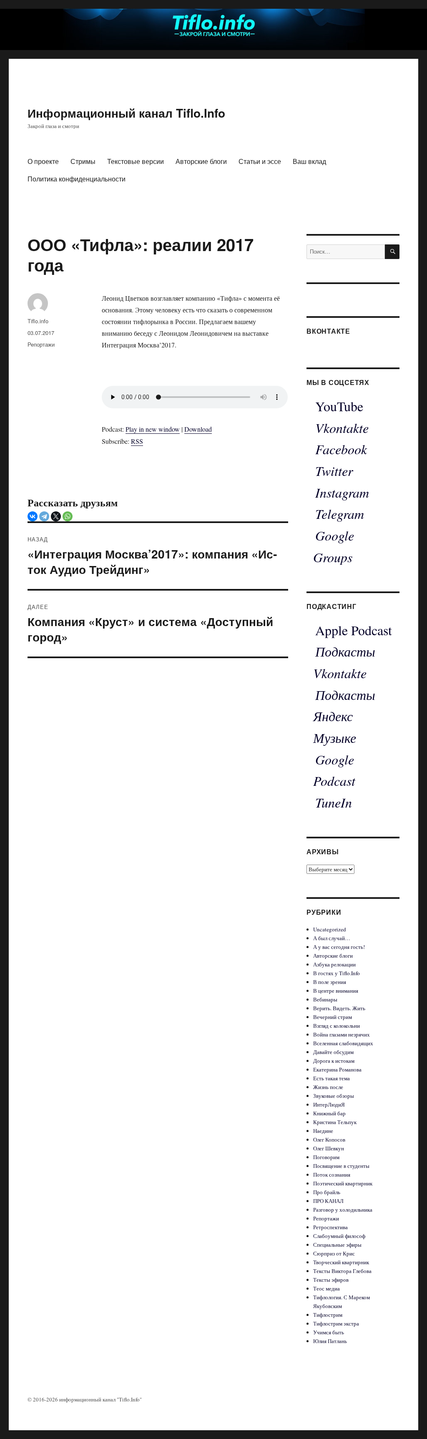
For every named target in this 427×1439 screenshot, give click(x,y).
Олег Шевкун (328, 1148)
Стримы (82, 161)
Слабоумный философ (339, 1236)
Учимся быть (328, 1332)
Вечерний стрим (332, 1017)
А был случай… (331, 938)
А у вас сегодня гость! (339, 947)
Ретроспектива (330, 1227)
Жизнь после (328, 1087)
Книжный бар (329, 1113)
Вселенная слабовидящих (343, 1043)
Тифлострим (327, 1314)
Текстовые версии (135, 161)
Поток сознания (331, 1174)
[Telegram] (44, 516)
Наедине (323, 1131)
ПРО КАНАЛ (328, 1201)
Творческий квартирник (341, 1262)
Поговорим (326, 1157)
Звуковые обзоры (333, 1095)
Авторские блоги (201, 161)
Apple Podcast (353, 630)
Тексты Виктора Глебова (342, 1271)
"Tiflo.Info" (129, 1399)
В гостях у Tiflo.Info (336, 973)
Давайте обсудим (333, 1052)
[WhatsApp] (68, 516)
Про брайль (326, 1192)
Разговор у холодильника (342, 1209)
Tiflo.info (38, 321)
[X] (56, 516)
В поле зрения (329, 982)
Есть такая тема (331, 1078)
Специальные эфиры (337, 1244)
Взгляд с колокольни (336, 1025)
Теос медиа (326, 1288)
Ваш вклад (309, 161)
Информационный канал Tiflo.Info (126, 112)
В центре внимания (335, 990)
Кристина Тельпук (335, 1122)
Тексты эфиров (331, 1279)
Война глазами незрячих (341, 1034)
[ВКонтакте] (33, 516)
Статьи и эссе (260, 161)
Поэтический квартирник (342, 1183)
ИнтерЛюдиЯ (329, 1104)
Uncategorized (329, 929)
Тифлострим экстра (336, 1323)
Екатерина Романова (337, 1069)
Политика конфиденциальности (77, 179)
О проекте (43, 161)
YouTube (339, 406)
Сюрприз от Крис (334, 1253)
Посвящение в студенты (341, 1166)
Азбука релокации (334, 964)
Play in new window (153, 429)
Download (198, 429)
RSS (137, 441)
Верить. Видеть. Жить (339, 1008)
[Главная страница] (214, 24)
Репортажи (41, 344)
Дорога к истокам (333, 1060)
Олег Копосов (329, 1139)
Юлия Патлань (330, 1341)
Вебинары (325, 999)
